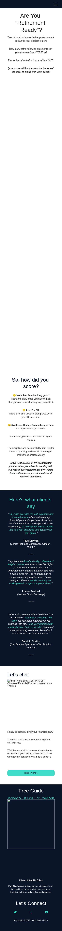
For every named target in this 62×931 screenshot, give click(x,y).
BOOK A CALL (31, 773)
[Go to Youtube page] (46, 912)
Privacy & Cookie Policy (31, 880)
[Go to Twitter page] (15, 912)
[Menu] (55, 4)
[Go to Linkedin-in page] (31, 912)
